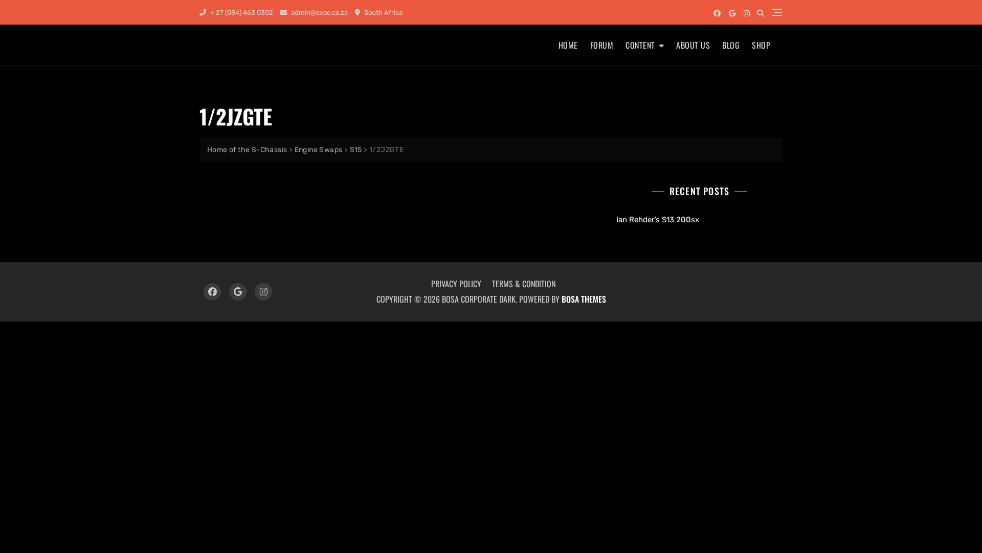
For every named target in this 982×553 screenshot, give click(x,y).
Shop (761, 45)
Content (640, 45)
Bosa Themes (584, 299)
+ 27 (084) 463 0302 (241, 12)
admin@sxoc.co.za (318, 12)
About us (693, 45)
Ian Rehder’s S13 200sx (657, 219)
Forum (602, 45)
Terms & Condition (523, 284)
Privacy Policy (456, 284)
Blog (731, 45)
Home (568, 45)
